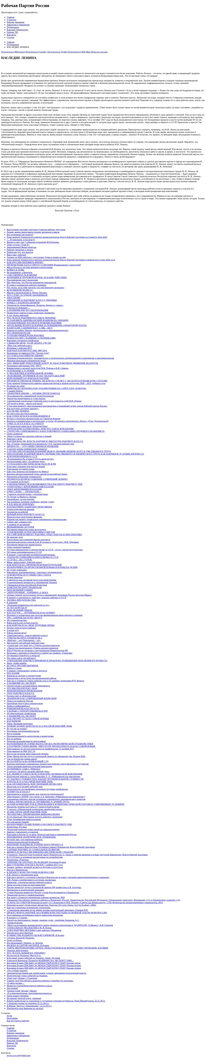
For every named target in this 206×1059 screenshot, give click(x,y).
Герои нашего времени (18, 996)
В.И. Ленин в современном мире (22, 875)
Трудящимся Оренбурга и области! (23, 655)
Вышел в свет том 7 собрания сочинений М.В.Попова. (33, 242)
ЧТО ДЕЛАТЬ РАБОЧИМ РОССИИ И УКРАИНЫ (31, 318)
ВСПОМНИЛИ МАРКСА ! (20, 290)
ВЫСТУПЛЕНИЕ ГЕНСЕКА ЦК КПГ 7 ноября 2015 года (35, 865)
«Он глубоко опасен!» (17, 970)
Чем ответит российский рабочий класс (26, 643)
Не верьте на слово (16, 386)
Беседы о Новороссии (17, 870)
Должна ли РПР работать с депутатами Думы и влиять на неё (36, 257)
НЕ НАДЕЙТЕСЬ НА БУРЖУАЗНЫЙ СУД (27, 761)
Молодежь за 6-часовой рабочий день (25, 786)
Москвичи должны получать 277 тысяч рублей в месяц (33, 807)
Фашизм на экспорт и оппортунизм (24, 675)
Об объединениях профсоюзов (21, 713)
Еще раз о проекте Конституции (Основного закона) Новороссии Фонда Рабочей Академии (51, 847)
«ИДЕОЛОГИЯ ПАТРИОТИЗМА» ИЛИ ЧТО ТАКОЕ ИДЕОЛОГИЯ (40, 428)
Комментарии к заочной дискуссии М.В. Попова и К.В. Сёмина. (38, 368)
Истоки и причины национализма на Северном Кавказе (33, 418)
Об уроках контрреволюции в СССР (24, 552)
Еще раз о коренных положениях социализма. (29, 907)
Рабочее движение (15, 22)
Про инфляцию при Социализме (22, 280)
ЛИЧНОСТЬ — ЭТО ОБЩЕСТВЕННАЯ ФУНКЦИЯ (32, 446)
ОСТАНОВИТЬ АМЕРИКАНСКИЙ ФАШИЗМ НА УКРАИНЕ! (38, 320)
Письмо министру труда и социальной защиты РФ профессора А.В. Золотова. (44, 887)
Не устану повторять (17, 570)
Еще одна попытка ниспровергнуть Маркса (27, 471)
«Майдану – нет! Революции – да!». (24, 640)
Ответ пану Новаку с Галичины (22, 978)
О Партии (11, 19)
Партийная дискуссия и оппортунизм (25, 703)
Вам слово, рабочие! (16, 255)
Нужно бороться (14, 577)
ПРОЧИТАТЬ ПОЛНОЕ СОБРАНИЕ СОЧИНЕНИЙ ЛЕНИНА (37, 479)
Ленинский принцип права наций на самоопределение (33, 829)
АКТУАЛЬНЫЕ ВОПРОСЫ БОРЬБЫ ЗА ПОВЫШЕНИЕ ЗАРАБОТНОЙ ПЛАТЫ (46, 325)
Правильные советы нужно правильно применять (31, 313)
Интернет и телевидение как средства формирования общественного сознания (44, 615)
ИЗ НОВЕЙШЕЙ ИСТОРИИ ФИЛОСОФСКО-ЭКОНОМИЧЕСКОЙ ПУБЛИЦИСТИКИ (50, 744)
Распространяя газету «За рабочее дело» (26, 461)
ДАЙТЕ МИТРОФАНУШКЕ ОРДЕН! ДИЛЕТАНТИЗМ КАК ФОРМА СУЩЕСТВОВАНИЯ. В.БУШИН (57, 948)
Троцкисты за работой (17, 512)
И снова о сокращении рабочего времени (26, 285)
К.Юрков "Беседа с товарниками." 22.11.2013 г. (29, 1006)
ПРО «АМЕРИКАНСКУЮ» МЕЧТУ (24, 618)
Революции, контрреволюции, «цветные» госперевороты (34, 572)
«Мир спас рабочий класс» (19, 345)
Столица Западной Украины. (20, 938)
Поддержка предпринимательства (23, 731)
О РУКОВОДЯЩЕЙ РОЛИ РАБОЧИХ (25, 335)
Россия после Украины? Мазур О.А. (24, 955)
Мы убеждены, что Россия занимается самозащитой (31, 282)
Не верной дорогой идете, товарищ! (24, 998)
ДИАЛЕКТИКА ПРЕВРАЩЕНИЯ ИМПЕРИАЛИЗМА (33, 814)
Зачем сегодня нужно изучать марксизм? (26, 885)
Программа (12, 1018)
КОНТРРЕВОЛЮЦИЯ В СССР (22, 456)
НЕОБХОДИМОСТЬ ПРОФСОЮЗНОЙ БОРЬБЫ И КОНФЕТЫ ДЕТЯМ (42, 567)
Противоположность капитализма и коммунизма (30, 736)
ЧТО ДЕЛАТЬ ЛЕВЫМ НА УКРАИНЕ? (26, 953)
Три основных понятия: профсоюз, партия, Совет (30, 502)
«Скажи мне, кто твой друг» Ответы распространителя (33, 645)
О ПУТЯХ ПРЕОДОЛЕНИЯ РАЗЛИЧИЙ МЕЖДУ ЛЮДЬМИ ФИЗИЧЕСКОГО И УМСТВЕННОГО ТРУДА (59, 451)
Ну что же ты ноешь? (17, 728)
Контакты (11, 35)
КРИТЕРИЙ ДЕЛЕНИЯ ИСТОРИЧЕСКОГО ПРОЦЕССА (35, 844)
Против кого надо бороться (20, 933)
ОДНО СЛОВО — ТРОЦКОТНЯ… (24, 492)
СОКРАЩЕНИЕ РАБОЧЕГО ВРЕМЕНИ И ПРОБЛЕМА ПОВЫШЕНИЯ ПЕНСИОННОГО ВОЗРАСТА (57, 660)
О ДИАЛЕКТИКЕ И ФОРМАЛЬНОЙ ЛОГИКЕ (30, 373)
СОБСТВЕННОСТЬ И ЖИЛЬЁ (22, 275)
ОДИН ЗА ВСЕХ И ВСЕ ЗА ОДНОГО (25, 423)
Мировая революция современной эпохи (26, 360)
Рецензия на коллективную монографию (26, 741)
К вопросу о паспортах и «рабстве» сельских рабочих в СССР (36, 597)
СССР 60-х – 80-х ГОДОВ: (19, 560)
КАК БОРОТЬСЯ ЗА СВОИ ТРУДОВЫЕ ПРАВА (31, 625)
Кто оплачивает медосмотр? (20, 234)
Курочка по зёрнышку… (18, 308)
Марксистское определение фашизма (24, 517)
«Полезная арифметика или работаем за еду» (28, 605)
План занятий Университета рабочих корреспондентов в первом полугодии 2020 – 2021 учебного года (56, 383)
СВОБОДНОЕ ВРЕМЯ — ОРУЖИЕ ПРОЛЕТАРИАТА (33, 393)
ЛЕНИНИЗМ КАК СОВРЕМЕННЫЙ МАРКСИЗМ (31, 698)
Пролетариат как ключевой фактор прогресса (28, 539)
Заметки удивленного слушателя (22, 832)
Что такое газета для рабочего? (21, 658)
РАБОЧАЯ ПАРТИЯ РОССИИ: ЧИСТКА (27, 350)
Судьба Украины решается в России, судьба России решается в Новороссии (43, 892)
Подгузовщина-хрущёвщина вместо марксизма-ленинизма (35, 915)
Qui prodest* (12, 988)
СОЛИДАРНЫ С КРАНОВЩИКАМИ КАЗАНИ (30, 486)
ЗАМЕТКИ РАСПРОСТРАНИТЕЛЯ (24, 587)
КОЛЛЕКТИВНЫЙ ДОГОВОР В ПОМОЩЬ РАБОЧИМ (34, 323)
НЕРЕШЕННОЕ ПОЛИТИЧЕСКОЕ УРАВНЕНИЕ (31, 837)
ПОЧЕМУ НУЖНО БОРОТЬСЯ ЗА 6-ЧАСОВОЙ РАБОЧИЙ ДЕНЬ (39, 726)
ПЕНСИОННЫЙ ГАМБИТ (20, 590)
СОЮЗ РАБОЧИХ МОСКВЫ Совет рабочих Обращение (34, 930)
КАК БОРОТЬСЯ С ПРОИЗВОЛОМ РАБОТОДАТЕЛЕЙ (34, 565)
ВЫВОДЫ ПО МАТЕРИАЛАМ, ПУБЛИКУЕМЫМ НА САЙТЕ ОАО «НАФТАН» (46, 388)
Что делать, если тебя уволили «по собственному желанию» (35, 287)
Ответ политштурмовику (19, 547)
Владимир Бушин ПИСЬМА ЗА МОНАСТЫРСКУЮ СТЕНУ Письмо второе (44, 965)
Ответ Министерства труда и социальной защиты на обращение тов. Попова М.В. (46, 756)
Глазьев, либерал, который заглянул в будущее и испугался (35, 867)
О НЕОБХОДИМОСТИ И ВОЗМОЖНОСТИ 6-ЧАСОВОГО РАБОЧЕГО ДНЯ (44, 484)
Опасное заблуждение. (17, 950)
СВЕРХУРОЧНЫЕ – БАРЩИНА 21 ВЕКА (27, 592)
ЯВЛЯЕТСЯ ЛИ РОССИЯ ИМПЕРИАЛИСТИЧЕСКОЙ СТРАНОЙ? (40, 852)
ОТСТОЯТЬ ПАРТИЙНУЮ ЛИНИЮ (25, 355)
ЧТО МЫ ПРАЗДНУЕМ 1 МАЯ (22, 688)
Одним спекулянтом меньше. (21, 509)
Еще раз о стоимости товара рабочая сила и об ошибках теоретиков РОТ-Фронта (45, 681)
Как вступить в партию (18, 1021)
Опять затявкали (15, 434)
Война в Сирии (14, 668)
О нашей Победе (15, 391)
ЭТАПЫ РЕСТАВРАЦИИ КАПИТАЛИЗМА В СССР (32, 557)
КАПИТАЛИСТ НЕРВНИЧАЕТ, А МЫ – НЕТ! (30, 328)
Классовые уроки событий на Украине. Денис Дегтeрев (33, 958)
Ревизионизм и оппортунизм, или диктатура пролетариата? (35, 794)
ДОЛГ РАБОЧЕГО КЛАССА (20, 693)
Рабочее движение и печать (20, 250)
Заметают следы (14, 439)
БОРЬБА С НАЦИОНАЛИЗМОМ (23, 302)
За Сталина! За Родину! (18, 481)
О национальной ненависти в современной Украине (32, 582)
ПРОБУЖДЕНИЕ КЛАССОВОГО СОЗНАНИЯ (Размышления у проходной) (44, 265)
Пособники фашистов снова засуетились (26, 529)
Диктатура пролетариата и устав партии (26, 398)
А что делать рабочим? (18, 315)
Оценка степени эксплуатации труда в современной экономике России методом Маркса (49, 595)
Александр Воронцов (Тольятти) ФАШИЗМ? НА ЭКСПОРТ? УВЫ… (40, 960)
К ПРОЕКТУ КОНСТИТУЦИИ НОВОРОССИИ (30, 872)
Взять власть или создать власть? (22, 623)
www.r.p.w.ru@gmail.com (18, 1055)
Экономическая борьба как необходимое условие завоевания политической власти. (46, 973)
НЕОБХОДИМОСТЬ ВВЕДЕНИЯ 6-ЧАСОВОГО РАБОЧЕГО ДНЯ (39, 824)
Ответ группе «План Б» (18, 245)
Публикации (13, 27)
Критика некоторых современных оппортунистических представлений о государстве (48, 764)
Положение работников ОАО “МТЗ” (24, 365)
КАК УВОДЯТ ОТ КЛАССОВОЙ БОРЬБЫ (28, 718)
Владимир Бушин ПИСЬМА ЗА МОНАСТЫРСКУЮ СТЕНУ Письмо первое (44, 968)
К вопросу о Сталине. (17, 917)
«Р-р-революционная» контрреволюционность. (29, 993)
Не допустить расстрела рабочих (22, 413)
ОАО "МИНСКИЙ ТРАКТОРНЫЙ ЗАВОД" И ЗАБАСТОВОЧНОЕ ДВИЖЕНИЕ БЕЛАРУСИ (52, 363)
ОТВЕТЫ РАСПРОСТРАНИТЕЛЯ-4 (24, 638)
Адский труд (13, 630)
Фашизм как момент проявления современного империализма (36, 519)
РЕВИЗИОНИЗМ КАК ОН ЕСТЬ (23, 708)
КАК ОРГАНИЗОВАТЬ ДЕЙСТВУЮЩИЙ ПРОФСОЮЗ (34, 784)
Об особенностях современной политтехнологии (30, 396)
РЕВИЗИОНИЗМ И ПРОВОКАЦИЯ (24, 691)
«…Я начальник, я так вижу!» (21, 239)
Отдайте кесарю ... (15, 983)
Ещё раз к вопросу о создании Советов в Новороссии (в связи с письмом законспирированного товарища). (58, 877)
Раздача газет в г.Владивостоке (21, 696)
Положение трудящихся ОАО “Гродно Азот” (28, 353)
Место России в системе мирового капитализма (30, 267)
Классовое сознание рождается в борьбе (26, 466)
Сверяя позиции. (15, 922)
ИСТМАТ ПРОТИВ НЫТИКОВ (22, 665)
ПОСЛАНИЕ (13, 673)
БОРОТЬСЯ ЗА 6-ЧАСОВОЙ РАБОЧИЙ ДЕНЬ (30, 781)
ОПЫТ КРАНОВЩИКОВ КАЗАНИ (24, 489)
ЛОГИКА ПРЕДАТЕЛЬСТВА (21, 600)
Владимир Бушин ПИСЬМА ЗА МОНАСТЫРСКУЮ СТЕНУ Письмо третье (43, 963)
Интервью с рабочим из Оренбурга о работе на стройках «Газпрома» (40, 653)
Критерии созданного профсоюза (23, 340)
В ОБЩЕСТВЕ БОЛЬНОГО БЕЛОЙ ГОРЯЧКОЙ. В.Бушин (35, 935)
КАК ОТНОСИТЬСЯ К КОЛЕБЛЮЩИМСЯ (28, 416)
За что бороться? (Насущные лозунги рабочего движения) (34, 817)
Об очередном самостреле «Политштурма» (27, 426)
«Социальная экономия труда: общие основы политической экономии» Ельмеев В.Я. (47, 910)
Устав (9, 1015)
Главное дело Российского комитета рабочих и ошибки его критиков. (40, 980)
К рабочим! (12, 602)
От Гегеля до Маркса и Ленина (21, 497)
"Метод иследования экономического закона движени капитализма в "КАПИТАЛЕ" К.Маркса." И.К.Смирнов (60, 925)
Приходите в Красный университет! (24, 476)
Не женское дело (15, 537)
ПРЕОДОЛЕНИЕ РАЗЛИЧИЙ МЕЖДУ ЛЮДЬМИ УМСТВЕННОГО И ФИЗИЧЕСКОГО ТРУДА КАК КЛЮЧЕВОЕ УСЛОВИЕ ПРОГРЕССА (75, 454)
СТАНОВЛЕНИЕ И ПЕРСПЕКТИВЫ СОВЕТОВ (31, 532)
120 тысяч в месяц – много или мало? (25, 403)
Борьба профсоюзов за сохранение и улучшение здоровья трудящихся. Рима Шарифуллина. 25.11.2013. (56, 1001)
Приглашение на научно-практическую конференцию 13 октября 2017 (40, 749)
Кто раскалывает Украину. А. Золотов (25, 943)
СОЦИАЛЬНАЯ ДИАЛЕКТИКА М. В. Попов (29, 928)
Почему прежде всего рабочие (21, 628)
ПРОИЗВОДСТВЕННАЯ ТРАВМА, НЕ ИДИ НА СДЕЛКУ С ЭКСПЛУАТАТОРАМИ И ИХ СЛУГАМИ (57, 381)
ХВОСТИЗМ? (13, 297)
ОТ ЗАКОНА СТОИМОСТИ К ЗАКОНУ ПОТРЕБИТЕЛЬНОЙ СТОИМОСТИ (45, 779)
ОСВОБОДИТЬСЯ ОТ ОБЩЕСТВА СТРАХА (29, 575)
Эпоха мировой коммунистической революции (29, 766)
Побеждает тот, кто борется (20, 252)
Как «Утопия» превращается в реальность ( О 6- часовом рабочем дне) (40, 444)
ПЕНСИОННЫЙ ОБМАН (19, 610)
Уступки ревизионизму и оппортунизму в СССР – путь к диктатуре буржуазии (45, 549)
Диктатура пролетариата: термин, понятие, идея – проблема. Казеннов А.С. (43, 920)
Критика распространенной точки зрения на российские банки (37, 474)
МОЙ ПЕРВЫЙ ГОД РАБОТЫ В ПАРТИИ (28, 378)
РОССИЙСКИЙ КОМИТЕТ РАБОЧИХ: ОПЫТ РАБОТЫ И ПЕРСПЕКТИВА (44, 534)
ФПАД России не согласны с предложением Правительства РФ (37, 650)
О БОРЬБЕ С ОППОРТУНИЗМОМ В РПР (27, 711)
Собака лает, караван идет (19, 522)
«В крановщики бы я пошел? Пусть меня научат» (30, 459)
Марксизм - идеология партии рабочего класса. (29, 882)
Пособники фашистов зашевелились (24, 544)
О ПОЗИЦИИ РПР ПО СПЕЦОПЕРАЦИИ (27, 310)
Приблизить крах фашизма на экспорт (25, 1008)
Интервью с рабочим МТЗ (19, 348)
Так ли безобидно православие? (22, 759)
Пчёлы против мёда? (17, 633)
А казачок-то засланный (18, 524)
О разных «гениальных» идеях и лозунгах (27, 670)
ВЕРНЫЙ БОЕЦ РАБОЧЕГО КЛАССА (26, 514)
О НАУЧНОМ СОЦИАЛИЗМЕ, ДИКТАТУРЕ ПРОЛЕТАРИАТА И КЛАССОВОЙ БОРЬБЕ (51, 746)
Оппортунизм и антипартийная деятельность (28, 686)
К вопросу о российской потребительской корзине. (31, 555)
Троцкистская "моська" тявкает (22, 991)
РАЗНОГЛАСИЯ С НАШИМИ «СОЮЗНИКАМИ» (31, 338)
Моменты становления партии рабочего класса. (29, 986)
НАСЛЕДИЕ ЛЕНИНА (18, 411)
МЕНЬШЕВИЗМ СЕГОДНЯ (20, 527)
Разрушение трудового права (20, 469)
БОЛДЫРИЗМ (14, 721)
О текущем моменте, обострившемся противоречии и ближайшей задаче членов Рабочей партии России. (57, 406)
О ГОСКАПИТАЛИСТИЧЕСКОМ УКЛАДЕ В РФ (31, 464)
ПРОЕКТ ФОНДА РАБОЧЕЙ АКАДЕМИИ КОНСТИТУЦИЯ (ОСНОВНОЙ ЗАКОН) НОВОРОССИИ (57, 912)
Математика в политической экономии (25, 890)
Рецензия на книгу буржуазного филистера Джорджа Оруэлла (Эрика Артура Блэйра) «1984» (51, 905)
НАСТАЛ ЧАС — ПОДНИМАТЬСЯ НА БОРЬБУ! (31, 612)
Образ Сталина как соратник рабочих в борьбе (29, 436)
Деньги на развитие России (20, 701)
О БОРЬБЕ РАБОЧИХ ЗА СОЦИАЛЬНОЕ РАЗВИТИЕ (33, 849)
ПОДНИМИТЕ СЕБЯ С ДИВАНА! (23, 769)
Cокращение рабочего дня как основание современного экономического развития (46, 799)
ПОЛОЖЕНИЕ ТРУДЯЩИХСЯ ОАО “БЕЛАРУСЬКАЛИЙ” (36, 376)
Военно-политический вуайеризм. (23, 842)
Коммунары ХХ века (17, 827)
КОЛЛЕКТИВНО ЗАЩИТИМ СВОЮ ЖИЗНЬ (29, 507)
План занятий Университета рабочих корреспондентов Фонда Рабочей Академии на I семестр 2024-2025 (57, 237)
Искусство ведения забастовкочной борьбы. (28, 754)
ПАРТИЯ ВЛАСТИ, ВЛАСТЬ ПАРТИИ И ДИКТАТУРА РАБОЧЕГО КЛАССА (45, 441)
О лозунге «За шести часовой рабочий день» (28, 771)
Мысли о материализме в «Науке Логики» (27, 292)
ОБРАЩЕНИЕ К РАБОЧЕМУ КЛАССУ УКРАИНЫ (32, 300)
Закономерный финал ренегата (21, 247)
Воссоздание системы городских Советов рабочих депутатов (36, 229)
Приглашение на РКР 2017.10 (21, 751)
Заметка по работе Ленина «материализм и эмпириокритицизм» (37, 330)
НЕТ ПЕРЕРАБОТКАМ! (18, 333)
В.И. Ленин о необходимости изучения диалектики (31, 880)
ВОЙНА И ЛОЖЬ (15, 270)
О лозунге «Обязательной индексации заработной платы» (34, 809)
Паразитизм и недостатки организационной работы (31, 678)
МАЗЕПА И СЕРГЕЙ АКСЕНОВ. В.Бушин (28, 945)
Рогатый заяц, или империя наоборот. (25, 839)
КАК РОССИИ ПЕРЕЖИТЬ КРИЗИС (25, 262)
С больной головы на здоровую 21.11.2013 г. (28, 1003)
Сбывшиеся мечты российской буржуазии (27, 585)
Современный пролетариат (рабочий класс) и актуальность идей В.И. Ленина (44, 401)
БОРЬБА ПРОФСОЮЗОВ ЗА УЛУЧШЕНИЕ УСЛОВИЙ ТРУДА (38, 802)
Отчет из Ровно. (14, 940)
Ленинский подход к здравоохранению (25, 895)
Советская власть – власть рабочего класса (27, 635)
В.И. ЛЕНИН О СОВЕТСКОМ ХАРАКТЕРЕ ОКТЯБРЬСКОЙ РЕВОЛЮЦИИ (44, 774)
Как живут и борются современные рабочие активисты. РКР (36, 897)
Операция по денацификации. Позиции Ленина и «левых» (35, 305)
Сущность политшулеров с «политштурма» (27, 494)
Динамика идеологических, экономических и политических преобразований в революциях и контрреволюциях (60, 358)
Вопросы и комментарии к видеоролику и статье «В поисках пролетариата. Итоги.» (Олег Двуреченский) (57, 421)
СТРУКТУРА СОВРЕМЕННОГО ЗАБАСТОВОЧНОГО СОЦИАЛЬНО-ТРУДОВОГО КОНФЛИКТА (56, 431)
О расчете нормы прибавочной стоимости (27, 449)
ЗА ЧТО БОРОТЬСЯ (17, 607)
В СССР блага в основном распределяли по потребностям (35, 857)
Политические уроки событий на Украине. (27, 975)
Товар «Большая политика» (20, 723)
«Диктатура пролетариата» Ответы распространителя (32, 648)
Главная (10, 17)
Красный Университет (17, 30)
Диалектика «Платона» (18, 859)
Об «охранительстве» (17, 620)
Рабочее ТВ (12, 32)
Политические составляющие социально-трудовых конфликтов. (37, 789)
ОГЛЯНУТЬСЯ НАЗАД (18, 791)
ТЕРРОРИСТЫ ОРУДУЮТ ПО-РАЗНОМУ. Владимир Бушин (36, 862)
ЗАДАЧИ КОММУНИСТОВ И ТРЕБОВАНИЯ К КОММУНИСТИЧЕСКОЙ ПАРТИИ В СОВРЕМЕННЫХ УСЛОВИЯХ (65, 804)
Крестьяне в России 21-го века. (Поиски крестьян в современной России (42, 834)
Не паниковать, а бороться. (20, 272)
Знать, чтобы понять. (17, 663)
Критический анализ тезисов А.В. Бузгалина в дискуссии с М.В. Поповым (43, 542)
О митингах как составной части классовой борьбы (31, 580)
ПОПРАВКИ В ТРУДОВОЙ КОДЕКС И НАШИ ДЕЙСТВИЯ (37, 277)
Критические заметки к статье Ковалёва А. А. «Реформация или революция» (44, 776)
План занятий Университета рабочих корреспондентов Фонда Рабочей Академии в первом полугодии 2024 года (61, 260)
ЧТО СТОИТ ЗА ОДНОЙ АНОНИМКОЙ (27, 295)
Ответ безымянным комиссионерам (24, 819)
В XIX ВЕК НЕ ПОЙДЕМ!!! (20, 504)
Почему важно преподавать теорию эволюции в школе (33, 232)
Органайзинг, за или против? (21, 499)
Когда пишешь (14, 733)
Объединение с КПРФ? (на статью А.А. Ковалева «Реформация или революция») (46, 796)
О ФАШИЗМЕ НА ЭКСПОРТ (21, 683)
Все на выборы (14, 739)
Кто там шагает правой (18, 822)
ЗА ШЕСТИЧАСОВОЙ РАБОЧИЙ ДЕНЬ (27, 812)
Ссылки (10, 37)
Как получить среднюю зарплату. (23, 408)
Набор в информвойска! (18, 706)
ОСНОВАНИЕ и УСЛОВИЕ (20, 371)
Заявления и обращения (18, 25)
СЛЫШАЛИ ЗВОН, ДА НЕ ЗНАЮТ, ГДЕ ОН (29, 343)
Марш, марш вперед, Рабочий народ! (24, 562)
